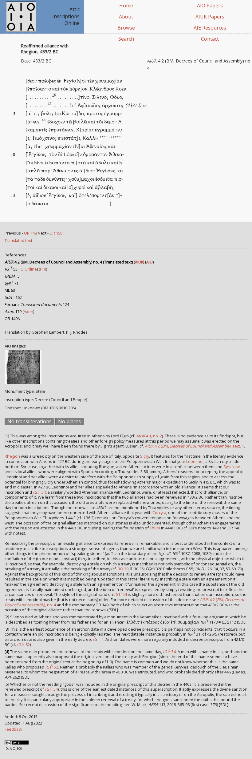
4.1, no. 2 (149, 436)
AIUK (139, 262)
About (126, 16)
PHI (43, 269)
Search (126, 38)
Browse (126, 27)
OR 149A (12, 318)
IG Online (28, 269)
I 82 (23, 644)
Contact (210, 38)
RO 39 (123, 569)
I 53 (11, 269)
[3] (7, 629)
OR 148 (30, 233)
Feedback (13, 729)
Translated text (18, 240)
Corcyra (159, 512)
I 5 (12, 276)
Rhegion (12, 456)
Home (126, 5)
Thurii (155, 528)
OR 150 (55, 233)
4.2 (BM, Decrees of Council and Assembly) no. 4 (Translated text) (69, 262)
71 (11, 283)
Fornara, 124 (37, 304)
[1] (7, 436)
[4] (7, 651)
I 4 (98, 639)
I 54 (39, 492)
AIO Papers (210, 5)
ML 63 (10, 290)
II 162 (13, 297)
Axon (28, 311)
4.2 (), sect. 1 (194, 446)
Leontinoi (194, 461)
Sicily (144, 456)
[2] (7, 617)
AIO (149, 262)
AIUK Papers (209, 16)
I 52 (51, 667)
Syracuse (231, 466)
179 (13, 311)
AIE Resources (210, 27)
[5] (7, 684)
